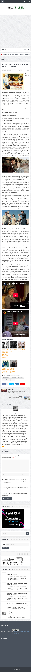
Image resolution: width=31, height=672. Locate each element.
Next (20, 396)
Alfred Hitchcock (10, 375)
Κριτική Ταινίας (6, 379)
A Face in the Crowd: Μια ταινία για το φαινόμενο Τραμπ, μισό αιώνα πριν (5, 353)
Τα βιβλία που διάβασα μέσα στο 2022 (17, 586)
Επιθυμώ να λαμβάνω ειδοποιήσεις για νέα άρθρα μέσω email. (14, 494)
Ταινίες (4, 70)
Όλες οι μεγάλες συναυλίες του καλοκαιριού (16, 391)
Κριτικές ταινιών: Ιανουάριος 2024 (12, 370)
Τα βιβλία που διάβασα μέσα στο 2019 (17, 576)
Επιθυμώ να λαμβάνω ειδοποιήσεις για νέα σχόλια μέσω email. (15, 488)
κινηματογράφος (6, 377)
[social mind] (13, 518)
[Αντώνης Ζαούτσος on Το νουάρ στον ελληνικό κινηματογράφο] (4, 613)
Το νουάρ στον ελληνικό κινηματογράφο (18, 613)
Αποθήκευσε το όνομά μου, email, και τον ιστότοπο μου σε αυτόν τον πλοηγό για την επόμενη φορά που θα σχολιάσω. (15, 481)
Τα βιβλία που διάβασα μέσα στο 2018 (17, 596)
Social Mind (18, 669)
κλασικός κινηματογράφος (17, 377)
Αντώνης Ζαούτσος (11, 69)
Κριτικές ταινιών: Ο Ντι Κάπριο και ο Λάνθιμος (5, 370)
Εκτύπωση (22, 70)
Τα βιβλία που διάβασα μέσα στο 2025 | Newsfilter (17, 583)
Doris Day (17, 375)
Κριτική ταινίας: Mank (13, 350)
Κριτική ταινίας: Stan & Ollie (21, 350)
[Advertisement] (15, 31)
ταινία (12, 379)
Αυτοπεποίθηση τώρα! (24, 605)
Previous (11, 389)
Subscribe (5, 548)
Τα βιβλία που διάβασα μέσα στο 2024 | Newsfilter (17, 573)
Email (28, 70)
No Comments (10, 70)
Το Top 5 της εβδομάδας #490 (15, 397)
